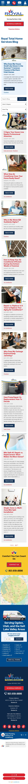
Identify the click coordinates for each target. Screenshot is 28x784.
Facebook (4, 726)
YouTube (9, 726)
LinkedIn (14, 726)
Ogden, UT (18, 645)
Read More (9, 89)
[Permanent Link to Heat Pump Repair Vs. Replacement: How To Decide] (14, 386)
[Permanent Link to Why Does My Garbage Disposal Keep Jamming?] (14, 340)
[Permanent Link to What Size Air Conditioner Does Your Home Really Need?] (14, 163)
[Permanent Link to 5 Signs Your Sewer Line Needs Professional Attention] (14, 121)
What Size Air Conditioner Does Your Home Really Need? (13, 176)
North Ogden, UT (7, 655)
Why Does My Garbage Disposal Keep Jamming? (13, 353)
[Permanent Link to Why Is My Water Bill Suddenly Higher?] (14, 209)
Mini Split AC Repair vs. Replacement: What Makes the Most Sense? (14, 455)
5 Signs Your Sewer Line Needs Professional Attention (14, 134)
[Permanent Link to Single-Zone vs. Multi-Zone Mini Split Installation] (14, 497)
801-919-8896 (14, 3)
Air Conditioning (8, 196)
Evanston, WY (6, 649)
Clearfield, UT (6, 647)
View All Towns (14, 660)
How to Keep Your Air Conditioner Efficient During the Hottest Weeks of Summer (12, 263)
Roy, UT (18, 649)
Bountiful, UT (6, 645)
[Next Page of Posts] (17, 545)
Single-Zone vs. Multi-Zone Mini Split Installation (13, 510)
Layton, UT (6, 653)
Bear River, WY (20, 653)
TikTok (23, 726)
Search (22, 99)
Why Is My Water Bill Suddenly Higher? (12, 221)
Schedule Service (14, 24)
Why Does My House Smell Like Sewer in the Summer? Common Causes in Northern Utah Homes (13, 68)
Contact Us (14, 565)
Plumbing (6, 92)
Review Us (14, 702)
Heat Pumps (7, 429)
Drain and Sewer (8, 151)
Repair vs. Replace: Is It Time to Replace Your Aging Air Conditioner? (13, 308)
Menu (2, 4)
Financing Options (14, 29)
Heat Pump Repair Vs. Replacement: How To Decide (13, 399)
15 (16, 545)
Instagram (19, 726)
